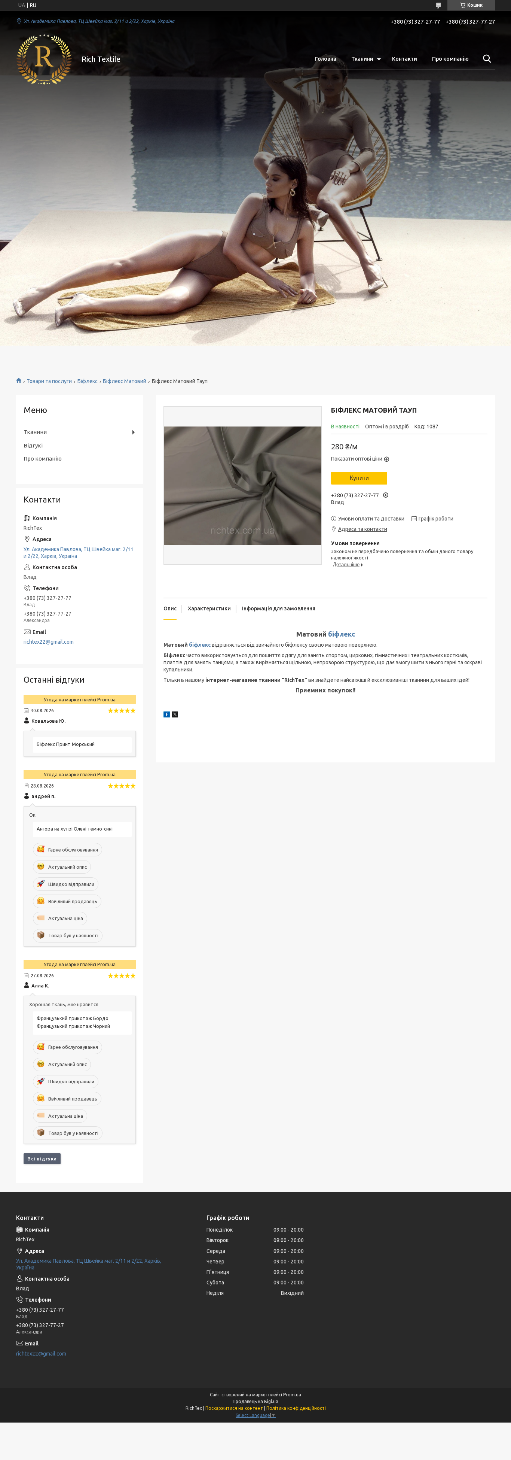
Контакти (404, 59)
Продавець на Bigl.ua (255, 1401)
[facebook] (166, 716)
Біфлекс (87, 381)
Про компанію (450, 59)
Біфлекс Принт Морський (66, 744)
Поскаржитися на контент (234, 1408)
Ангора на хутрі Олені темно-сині (75, 828)
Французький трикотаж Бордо (72, 1018)
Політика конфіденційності (296, 1408)
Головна (325, 59)
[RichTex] (44, 59)
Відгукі (33, 445)
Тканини (362, 59)
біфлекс (341, 634)
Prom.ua (292, 1394)
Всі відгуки (42, 1158)
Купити (359, 478)
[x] (175, 716)
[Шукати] (485, 59)
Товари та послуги (49, 381)
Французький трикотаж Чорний (73, 1026)
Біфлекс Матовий (124, 381)
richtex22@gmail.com (49, 642)
